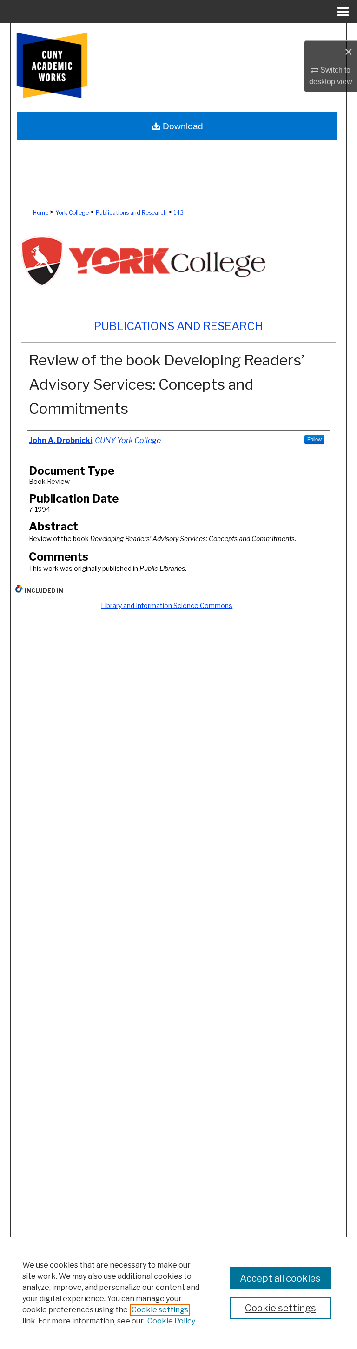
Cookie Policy (171, 1320)
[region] (178, 1293)
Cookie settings (160, 1309)
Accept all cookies (280, 1278)
